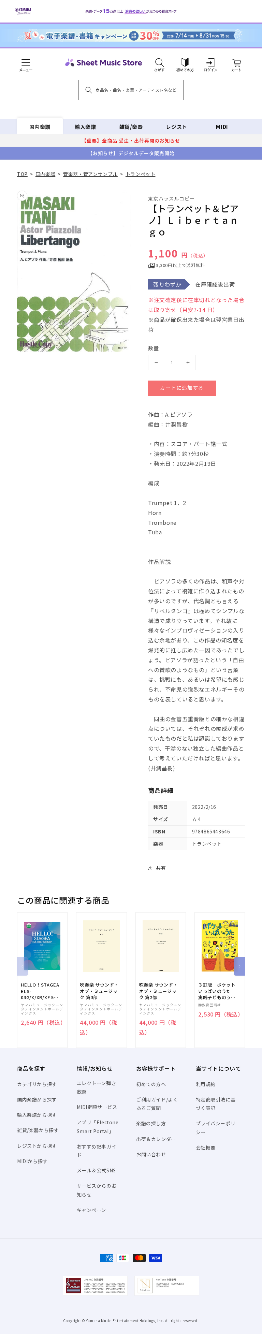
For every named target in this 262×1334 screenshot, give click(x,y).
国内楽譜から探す (37, 1099)
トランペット (141, 174)
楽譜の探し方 (151, 1123)
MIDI (222, 126)
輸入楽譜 (85, 126)
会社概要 (206, 1147)
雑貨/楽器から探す (38, 1130)
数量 (153, 348)
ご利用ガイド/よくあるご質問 (157, 1103)
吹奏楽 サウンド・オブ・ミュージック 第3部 (99, 991)
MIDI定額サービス (97, 1106)
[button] (159, 62)
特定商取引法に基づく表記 (216, 1103)
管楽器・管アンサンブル (90, 174)
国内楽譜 (39, 126)
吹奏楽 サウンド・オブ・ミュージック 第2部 (158, 991)
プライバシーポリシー (216, 1127)
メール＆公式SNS (96, 1170)
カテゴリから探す (37, 1084)
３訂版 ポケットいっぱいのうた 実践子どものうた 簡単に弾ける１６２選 (219, 991)
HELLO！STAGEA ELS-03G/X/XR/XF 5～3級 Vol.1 (40, 991)
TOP (22, 174)
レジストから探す (37, 1145)
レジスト (176, 126)
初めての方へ (151, 1084)
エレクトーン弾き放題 (96, 1087)
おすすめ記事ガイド (97, 1150)
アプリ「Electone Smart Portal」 (98, 1126)
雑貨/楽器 (131, 126)
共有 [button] (161, 867)
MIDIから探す (32, 1161)
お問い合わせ (151, 1154)
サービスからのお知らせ (97, 1190)
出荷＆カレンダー (156, 1139)
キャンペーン (91, 1209)
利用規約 (206, 1084)
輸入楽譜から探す (37, 1114)
